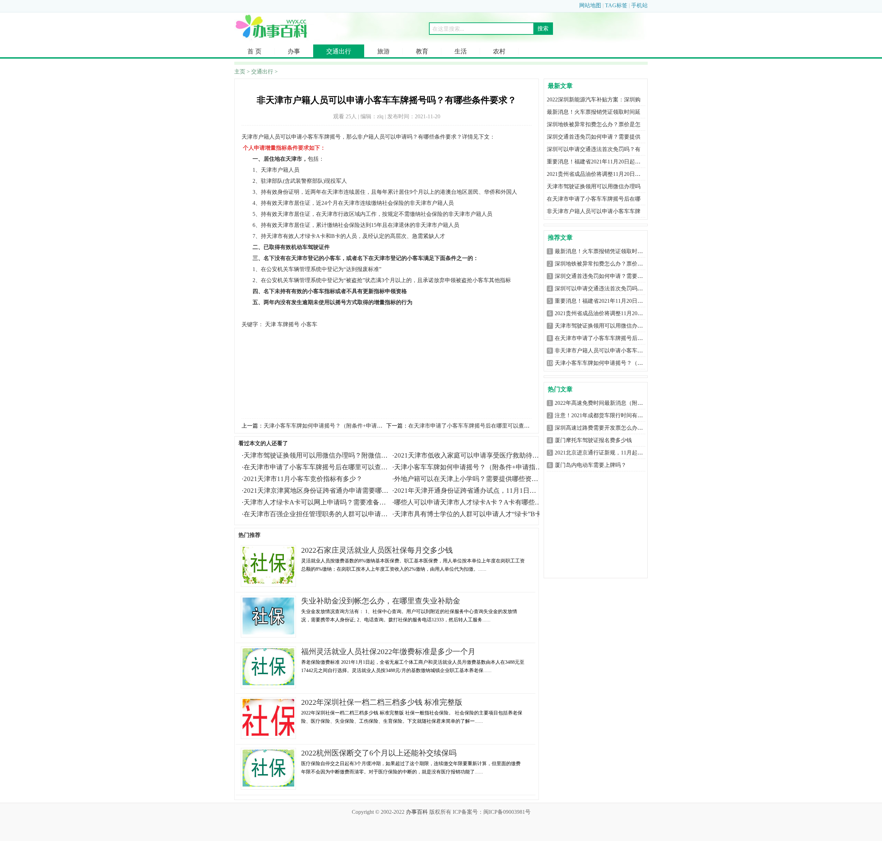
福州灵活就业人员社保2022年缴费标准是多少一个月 (388, 651)
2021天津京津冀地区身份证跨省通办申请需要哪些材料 (322, 490)
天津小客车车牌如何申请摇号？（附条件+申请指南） (328, 426)
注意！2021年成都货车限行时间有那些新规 (607, 415)
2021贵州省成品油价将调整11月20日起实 (596, 174)
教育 (422, 51)
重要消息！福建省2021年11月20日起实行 (596, 161)
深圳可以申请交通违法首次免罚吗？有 (593, 149)
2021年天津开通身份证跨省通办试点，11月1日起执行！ (475, 490)
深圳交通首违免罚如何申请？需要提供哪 (604, 276)
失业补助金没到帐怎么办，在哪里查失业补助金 (380, 601)
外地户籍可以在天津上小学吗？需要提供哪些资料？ (469, 478)
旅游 (383, 51)
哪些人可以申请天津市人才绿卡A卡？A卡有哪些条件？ (474, 502)
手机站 (639, 5)
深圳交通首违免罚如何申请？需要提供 (593, 137)
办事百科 (417, 812)
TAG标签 (616, 5)
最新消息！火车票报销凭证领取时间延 (593, 112)
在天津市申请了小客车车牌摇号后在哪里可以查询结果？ (477, 426)
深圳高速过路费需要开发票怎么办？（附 (604, 428)
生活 (460, 51)
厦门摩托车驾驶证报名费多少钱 (593, 440)
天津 (270, 324)
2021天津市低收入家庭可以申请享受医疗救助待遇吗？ (473, 455)
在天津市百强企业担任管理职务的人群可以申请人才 (319, 514)
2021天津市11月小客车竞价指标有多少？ (303, 478)
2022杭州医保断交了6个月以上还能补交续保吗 (379, 753)
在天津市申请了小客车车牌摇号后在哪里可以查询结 (319, 467)
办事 (294, 51)
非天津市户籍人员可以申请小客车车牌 (593, 211)
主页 (239, 71)
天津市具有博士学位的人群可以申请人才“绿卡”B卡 (468, 514)
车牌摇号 (288, 324)
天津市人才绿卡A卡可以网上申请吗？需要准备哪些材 (321, 502)
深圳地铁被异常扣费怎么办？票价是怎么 (604, 264)
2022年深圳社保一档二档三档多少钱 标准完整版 (381, 702)
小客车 (309, 324)
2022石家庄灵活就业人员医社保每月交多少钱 (377, 550)
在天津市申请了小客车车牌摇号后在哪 (593, 199)
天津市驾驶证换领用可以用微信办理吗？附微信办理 (319, 455)
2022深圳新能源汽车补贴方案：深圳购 (593, 99)
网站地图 (590, 5)
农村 (499, 51)
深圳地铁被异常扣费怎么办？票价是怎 (593, 124)
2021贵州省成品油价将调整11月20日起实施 (607, 313)
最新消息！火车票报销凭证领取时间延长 (604, 251)
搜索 (542, 28)
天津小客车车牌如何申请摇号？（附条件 (604, 363)
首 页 (254, 51)
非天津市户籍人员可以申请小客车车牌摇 (604, 350)
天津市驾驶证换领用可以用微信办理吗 (593, 186)
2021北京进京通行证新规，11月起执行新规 (607, 452)
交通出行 (338, 51)
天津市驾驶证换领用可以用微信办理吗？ (604, 326)
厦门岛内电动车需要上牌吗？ (590, 465)
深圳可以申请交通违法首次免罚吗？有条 (604, 288)
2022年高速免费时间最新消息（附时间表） (607, 403)
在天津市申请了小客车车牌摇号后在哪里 (604, 338)
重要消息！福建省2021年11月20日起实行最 (607, 301)
